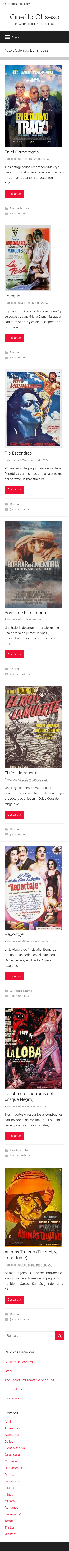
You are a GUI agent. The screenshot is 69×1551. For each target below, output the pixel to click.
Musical (25, 208)
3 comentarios (19, 509)
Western (10, 1534)
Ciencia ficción (15, 1448)
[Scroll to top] (62, 1544)
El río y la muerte (21, 772)
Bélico (9, 1441)
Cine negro (12, 1454)
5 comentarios (19, 357)
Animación (12, 1428)
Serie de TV (13, 1514)
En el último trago (22, 152)
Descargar (14, 194)
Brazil (8, 1371)
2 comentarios (19, 996)
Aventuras (12, 1435)
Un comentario (20, 674)
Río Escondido (18, 453)
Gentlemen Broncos (19, 1362)
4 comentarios (19, 213)
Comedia (16, 991)
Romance (11, 1507)
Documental (13, 1468)
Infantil (9, 1488)
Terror (28, 1150)
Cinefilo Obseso (34, 16)
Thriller (14, 669)
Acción (9, 1422)
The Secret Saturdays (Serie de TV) (29, 1380)
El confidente (14, 1389)
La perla (12, 296)
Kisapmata (12, 1398)
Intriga (9, 1494)
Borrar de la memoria (25, 612)
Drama (14, 208)
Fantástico (16, 1150)
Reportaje (14, 934)
